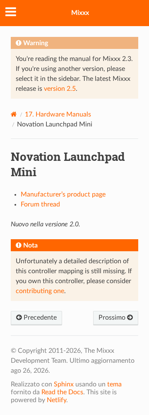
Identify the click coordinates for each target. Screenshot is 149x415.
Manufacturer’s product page (63, 194)
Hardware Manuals (58, 114)
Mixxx (80, 13)
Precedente (39, 317)
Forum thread (40, 204)
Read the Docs (62, 392)
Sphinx (64, 384)
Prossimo (113, 317)
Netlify (56, 400)
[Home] (14, 114)
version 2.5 (60, 88)
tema (114, 384)
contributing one (40, 291)
